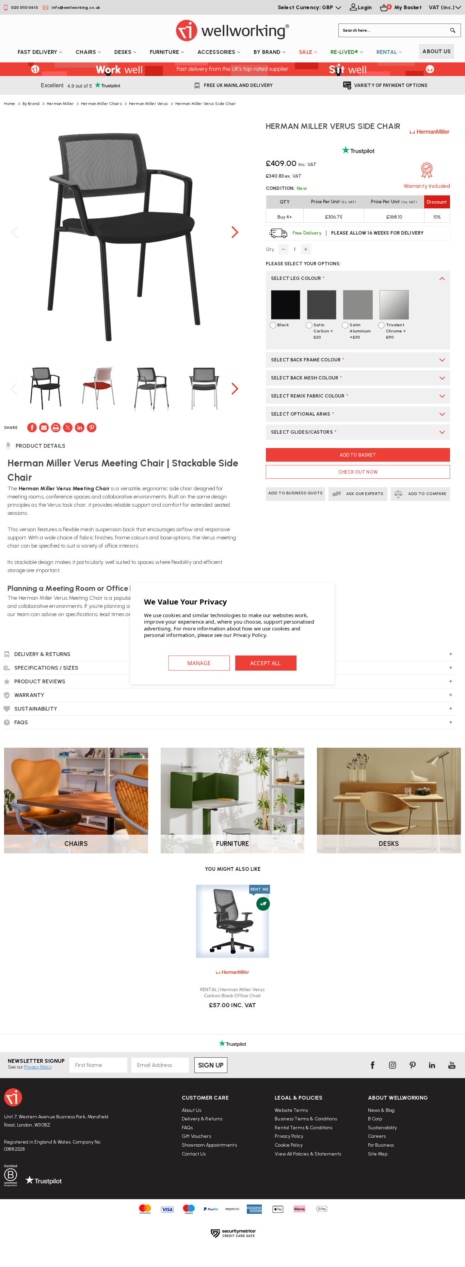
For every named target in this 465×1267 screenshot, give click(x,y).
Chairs (86, 52)
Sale (305, 52)
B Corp (375, 1119)
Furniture (164, 52)
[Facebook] (32, 427)
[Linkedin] (79, 427)
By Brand (267, 52)
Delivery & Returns (202, 1119)
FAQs (187, 1128)
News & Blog (381, 1110)
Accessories (216, 52)
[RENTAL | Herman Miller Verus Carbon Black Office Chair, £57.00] (232, 921)
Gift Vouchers (196, 1136)
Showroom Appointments (209, 1145)
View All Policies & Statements (308, 1154)
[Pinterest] (91, 427)
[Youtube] (452, 1065)
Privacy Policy (289, 1136)
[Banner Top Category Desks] (389, 800)
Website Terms (291, 1110)
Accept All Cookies (265, 662)
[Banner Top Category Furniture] (233, 800)
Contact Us (194, 1154)
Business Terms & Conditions (306, 1119)
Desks (122, 52)
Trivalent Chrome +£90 (396, 331)
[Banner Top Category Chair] (76, 800)
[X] (67, 427)
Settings (199, 662)
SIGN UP (211, 1065)
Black (283, 325)
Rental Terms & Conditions (303, 1128)
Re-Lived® (344, 52)
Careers (377, 1136)
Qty (270, 249)
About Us (436, 51)
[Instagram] (392, 1065)
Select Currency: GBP (306, 7)
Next (235, 232)
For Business (381, 1145)
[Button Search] (454, 30)
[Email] (44, 427)
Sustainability (382, 1128)
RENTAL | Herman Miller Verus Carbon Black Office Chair (232, 993)
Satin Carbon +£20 (323, 331)
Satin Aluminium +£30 (360, 331)
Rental (386, 52)
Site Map (377, 1154)
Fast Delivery (38, 52)
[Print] (55, 427)
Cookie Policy (289, 1145)
